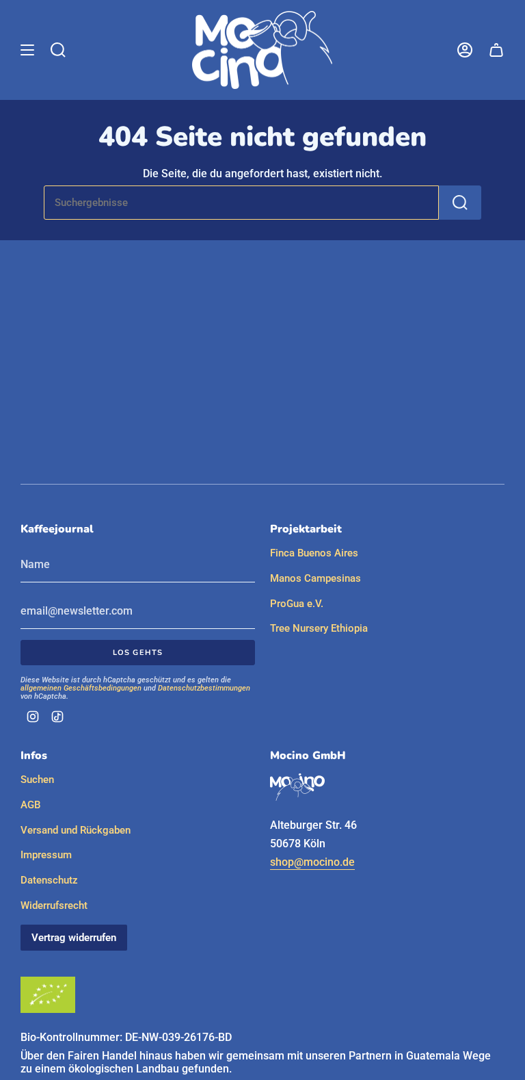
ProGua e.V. (296, 603)
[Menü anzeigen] (27, 50)
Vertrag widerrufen (73, 937)
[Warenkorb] (496, 50)
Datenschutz (49, 880)
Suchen (37, 779)
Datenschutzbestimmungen (204, 688)
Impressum (46, 855)
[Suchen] (460, 202)
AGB (30, 805)
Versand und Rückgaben (76, 830)
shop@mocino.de (312, 862)
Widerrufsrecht (54, 905)
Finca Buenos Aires (314, 553)
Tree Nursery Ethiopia (319, 628)
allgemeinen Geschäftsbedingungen (81, 688)
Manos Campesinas (315, 578)
